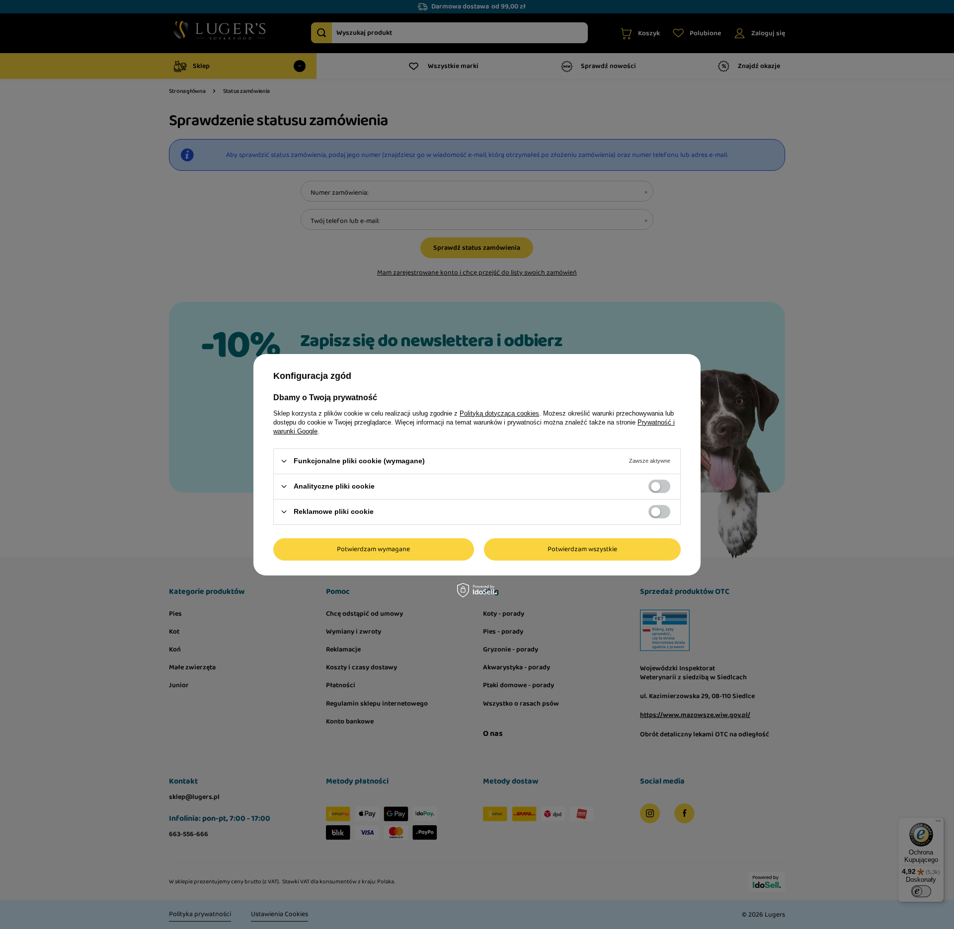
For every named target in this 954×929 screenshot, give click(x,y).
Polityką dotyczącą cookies (499, 413)
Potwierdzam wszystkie (582, 549)
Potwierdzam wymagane (373, 549)
